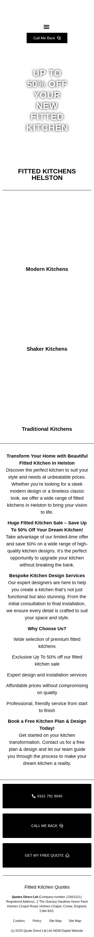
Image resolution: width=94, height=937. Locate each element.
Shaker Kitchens (47, 349)
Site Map (55, 921)
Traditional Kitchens (47, 429)
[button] (46, 26)
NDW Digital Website (68, 931)
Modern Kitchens (47, 269)
